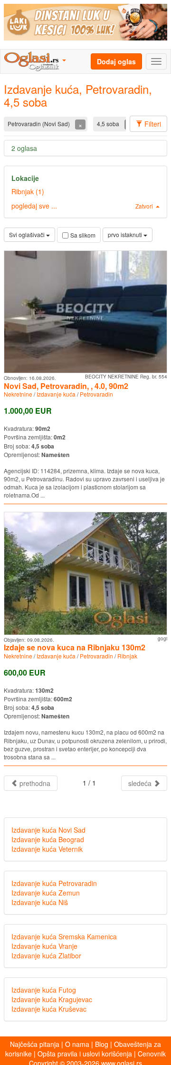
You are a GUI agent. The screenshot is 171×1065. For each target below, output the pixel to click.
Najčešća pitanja (34, 1044)
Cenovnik (152, 1053)
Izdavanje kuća (56, 394)
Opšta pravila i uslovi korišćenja (85, 1053)
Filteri (151, 124)
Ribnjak (127, 656)
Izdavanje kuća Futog (43, 990)
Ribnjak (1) (27, 191)
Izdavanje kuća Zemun (45, 892)
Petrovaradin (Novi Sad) (39, 123)
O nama (77, 1044)
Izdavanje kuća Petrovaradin (54, 883)
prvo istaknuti (125, 234)
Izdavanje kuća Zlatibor (46, 955)
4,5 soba (109, 123)
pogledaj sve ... (34, 205)
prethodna (34, 783)
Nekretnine (18, 394)
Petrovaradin (96, 394)
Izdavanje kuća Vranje (44, 946)
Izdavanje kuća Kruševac (48, 1009)
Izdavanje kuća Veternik (47, 849)
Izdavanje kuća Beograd (47, 839)
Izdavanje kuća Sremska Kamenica (64, 936)
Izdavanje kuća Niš (39, 902)
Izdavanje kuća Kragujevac (51, 999)
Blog (101, 1044)
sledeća (140, 783)
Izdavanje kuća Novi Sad (48, 830)
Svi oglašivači (27, 234)
